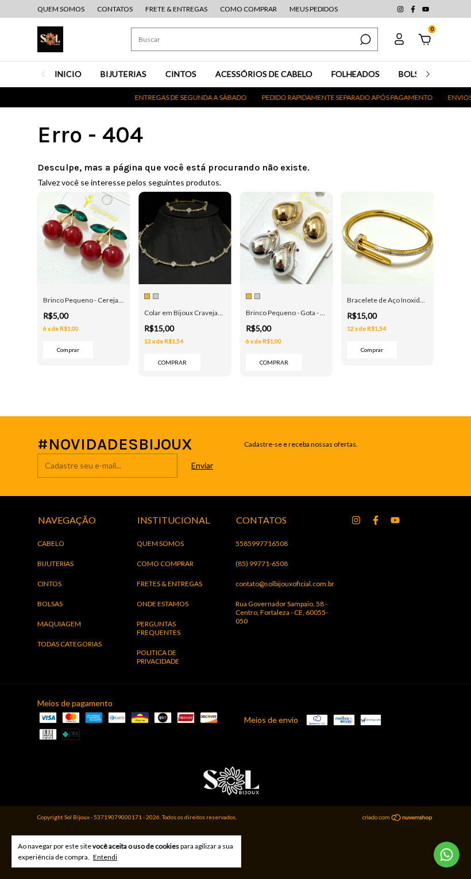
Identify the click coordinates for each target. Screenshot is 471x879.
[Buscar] (364, 39)
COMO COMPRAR (248, 9)
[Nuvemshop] (398, 818)
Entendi (105, 857)
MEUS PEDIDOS (313, 9)
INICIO (68, 74)
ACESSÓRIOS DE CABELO (263, 74)
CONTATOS (115, 9)
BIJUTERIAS (123, 74)
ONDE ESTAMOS (162, 603)
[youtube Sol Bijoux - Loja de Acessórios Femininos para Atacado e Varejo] (425, 9)
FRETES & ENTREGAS (169, 583)
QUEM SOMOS (60, 9)
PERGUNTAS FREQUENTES (158, 628)
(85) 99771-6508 (261, 563)
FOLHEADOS (355, 74)
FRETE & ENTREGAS (176, 9)
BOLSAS (414, 74)
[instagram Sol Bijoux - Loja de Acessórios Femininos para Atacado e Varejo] (401, 9)
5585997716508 (261, 543)
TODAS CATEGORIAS (69, 644)
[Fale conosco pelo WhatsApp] (447, 855)
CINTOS (180, 74)
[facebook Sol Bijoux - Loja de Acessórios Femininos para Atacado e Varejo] (414, 9)
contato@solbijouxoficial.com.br (284, 583)
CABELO (50, 543)
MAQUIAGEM (59, 623)
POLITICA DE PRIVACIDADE (158, 656)
